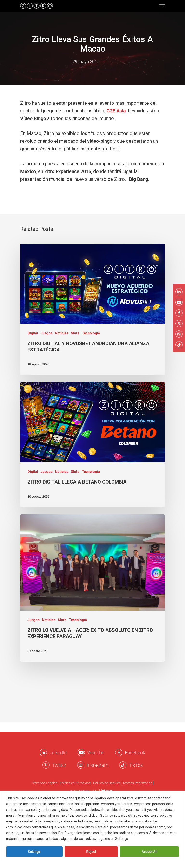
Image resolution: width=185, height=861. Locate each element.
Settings (34, 852)
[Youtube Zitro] (81, 752)
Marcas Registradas (137, 783)
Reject (91, 852)
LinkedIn (58, 753)
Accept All (149, 852)
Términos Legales (44, 783)
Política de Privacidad (75, 783)
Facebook (135, 753)
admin (62, 61)
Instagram (97, 765)
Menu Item (105, 790)
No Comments (118, 61)
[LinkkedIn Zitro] (43, 752)
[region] (92, 826)
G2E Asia (116, 111)
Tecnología (91, 333)
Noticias (61, 333)
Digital (32, 333)
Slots (75, 333)
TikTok (136, 765)
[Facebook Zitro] (118, 752)
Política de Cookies (106, 783)
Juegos (46, 333)
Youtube (95, 753)
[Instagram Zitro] (80, 765)
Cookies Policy (141, 839)
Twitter (59, 765)
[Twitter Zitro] (46, 765)
